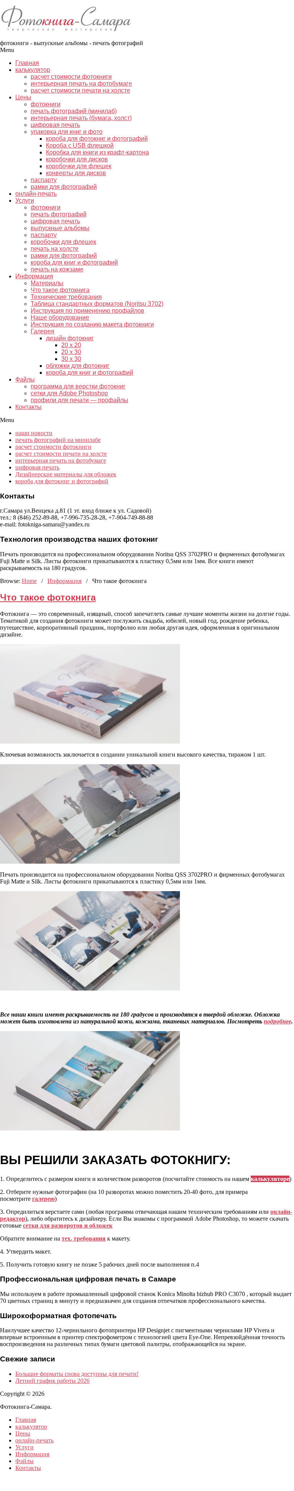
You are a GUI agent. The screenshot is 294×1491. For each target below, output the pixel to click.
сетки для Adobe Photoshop (69, 393)
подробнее (277, 1021)
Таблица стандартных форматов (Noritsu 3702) (97, 303)
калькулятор (32, 70)
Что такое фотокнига (60, 290)
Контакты (28, 407)
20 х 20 (71, 345)
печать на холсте (54, 248)
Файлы (25, 379)
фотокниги (45, 104)
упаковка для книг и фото (67, 131)
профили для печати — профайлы (79, 400)
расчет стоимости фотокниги (71, 76)
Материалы (47, 283)
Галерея (42, 331)
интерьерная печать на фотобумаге (81, 83)
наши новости (33, 433)
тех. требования (84, 1238)
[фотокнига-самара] (70, 36)
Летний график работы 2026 (52, 1380)
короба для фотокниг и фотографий (97, 138)
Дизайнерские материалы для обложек (65, 474)
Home (29, 581)
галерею (43, 1198)
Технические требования (66, 297)
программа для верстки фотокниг (78, 386)
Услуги (24, 200)
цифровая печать (55, 125)
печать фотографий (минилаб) (74, 111)
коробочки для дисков (77, 159)
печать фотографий (59, 214)
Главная (27, 63)
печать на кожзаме (57, 269)
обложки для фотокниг (77, 365)
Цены (23, 97)
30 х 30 (71, 359)
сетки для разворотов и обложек (68, 1225)
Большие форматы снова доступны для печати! (77, 1374)
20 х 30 (71, 352)
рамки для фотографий (64, 187)
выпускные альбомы (60, 228)
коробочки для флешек (78, 166)
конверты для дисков (76, 173)
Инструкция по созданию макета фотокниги (92, 324)
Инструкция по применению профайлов (87, 310)
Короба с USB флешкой (80, 145)
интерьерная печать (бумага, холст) (81, 118)
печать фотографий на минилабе (58, 440)
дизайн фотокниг (70, 338)
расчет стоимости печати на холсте (80, 90)
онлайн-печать (36, 193)
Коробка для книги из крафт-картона (97, 152)
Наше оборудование (60, 317)
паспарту (44, 180)
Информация (34, 276)
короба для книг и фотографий (74, 262)
